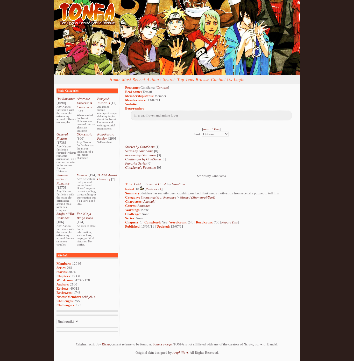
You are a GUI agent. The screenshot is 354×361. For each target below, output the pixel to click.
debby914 (89, 297)
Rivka (106, 344)
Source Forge (162, 344)
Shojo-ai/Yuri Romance (65, 216)
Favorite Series (136, 163)
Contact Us (221, 79)
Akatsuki (149, 201)
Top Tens (185, 79)
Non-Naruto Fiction (105, 136)
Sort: (197, 134)
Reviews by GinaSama (140, 155)
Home (115, 79)
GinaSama (179, 184)
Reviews (151, 189)
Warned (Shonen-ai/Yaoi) (197, 197)
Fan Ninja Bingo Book (85, 216)
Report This (211, 129)
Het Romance (65, 99)
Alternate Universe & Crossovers (85, 103)
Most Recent (133, 79)
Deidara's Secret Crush (150, 184)
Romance (143, 206)
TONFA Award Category (107, 177)
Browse (202, 79)
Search (169, 79)
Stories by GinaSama (140, 147)
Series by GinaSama (139, 151)
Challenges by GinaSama (143, 159)
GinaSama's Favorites (140, 167)
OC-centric (84, 134)
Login (239, 79)
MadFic (82, 175)
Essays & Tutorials (103, 101)
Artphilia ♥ (180, 353)
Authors (154, 79)
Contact (162, 88)
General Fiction (62, 136)
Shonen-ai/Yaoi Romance (62, 179)
